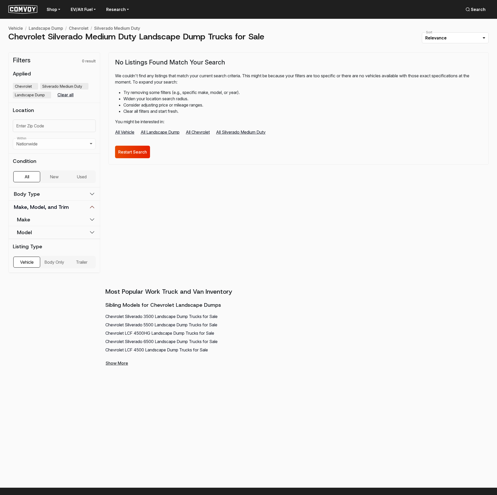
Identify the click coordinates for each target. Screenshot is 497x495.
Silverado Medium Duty (117, 28)
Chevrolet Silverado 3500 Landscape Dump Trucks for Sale (161, 316)
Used (82, 176)
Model (24, 232)
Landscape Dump (46, 28)
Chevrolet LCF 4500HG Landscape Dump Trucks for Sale (159, 333)
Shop (52, 9)
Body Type (27, 194)
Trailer (81, 262)
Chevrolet (78, 28)
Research (116, 9)
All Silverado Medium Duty (241, 132)
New (54, 176)
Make (23, 219)
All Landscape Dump (160, 132)
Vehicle (15, 28)
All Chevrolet (198, 132)
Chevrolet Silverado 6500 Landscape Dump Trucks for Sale (161, 341)
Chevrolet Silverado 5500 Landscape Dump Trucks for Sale (161, 324)
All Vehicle (124, 132)
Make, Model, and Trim (41, 207)
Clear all (65, 94)
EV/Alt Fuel (82, 9)
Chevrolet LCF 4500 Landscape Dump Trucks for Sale (156, 349)
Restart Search (132, 152)
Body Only (54, 262)
